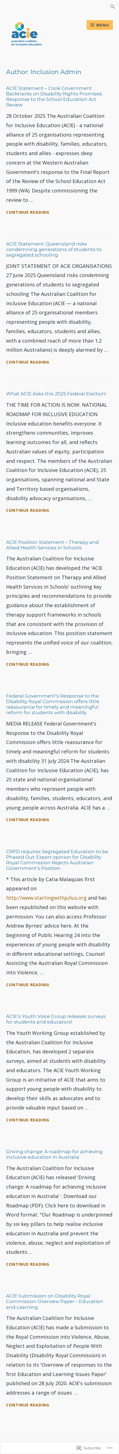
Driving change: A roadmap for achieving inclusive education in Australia (54, 1154)
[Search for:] (112, 6)
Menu (102, 25)
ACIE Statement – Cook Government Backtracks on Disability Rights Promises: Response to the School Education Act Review (54, 96)
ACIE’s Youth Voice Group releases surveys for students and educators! (56, 1019)
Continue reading (27, 212)
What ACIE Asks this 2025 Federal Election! (56, 393)
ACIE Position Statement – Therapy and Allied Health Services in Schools (52, 544)
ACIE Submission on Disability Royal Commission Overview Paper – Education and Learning (54, 1301)
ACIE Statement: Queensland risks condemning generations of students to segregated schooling (54, 249)
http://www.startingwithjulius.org (46, 897)
